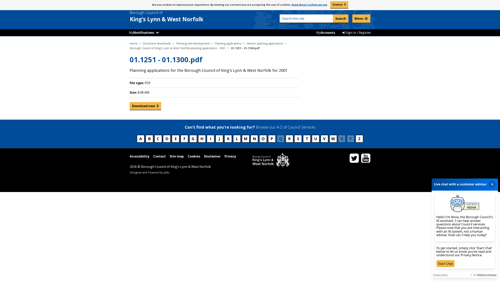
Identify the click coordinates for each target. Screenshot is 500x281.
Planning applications (228, 43)
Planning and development (193, 43)
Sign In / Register (358, 32)
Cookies (194, 156)
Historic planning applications (265, 43)
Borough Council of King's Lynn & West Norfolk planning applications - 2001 (178, 48)
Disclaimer (212, 156)
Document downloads (157, 43)
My (141, 32)
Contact (159, 156)
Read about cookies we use (309, 4)
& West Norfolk (166, 16)
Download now (143, 106)
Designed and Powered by (149, 172)
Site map (177, 156)
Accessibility (139, 156)
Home (134, 43)
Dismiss (338, 4)
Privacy (230, 156)
